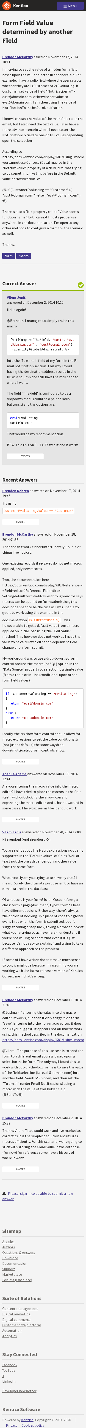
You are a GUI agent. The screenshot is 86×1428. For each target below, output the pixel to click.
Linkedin (9, 1381)
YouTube (8, 1370)
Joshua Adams (14, 774)
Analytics (9, 1336)
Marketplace (12, 1274)
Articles (8, 1241)
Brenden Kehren (15, 490)
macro (24, 256)
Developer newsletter (19, 1391)
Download (10, 1258)
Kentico (27, 1420)
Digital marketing (16, 1314)
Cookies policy (33, 1425)
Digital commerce (16, 1319)
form (9, 256)
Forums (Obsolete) (17, 1280)
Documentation (14, 1263)
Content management (20, 1308)
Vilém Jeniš (16, 297)
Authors (8, 1247)
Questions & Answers (18, 1252)
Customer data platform (21, 1325)
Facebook (9, 1365)
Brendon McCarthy (17, 56)
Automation (12, 1330)
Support (8, 1269)
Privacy (11, 1425)
